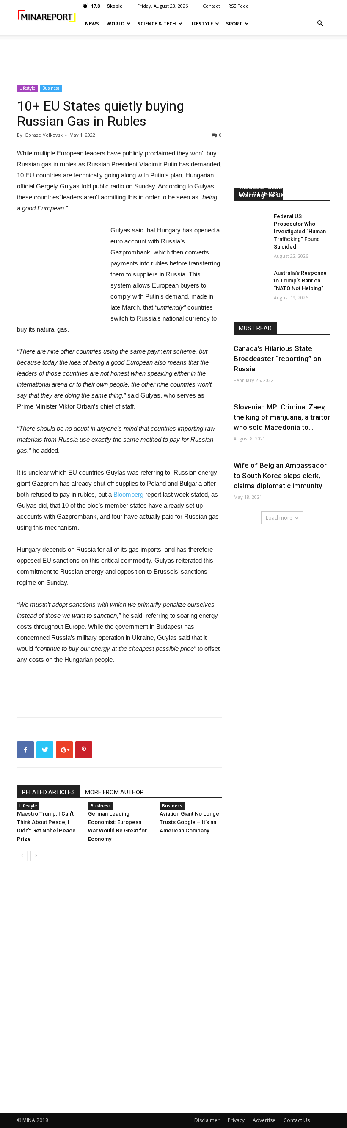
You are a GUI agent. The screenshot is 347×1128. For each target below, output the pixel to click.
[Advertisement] (173, 53)
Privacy (236, 1120)
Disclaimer (207, 1120)
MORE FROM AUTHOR (114, 792)
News (92, 23)
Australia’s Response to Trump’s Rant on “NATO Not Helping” (300, 280)
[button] (320, 23)
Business (50, 88)
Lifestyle (201, 23)
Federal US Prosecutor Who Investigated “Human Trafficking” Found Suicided (300, 231)
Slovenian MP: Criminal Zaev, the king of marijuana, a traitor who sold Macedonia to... (282, 417)
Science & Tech (157, 23)
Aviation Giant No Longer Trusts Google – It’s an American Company (190, 822)
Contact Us (297, 1120)
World (115, 23)
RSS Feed (238, 6)
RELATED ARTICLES (48, 792)
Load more (279, 517)
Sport (234, 23)
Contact (211, 6)
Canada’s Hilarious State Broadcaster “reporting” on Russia (277, 358)
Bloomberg (128, 494)
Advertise (264, 1120)
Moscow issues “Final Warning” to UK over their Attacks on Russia (277, 195)
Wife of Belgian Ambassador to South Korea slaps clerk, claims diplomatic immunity (280, 475)
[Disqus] (119, 987)
